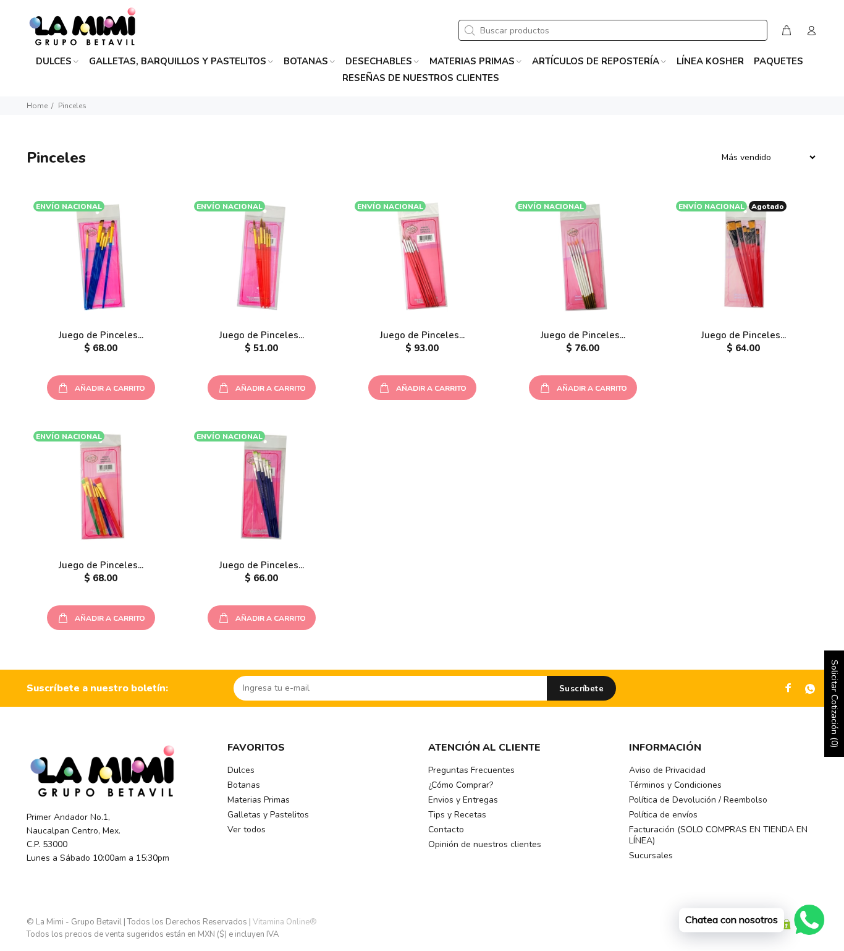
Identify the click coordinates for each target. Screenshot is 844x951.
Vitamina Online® (285, 922)
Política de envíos (663, 815)
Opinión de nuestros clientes (484, 844)
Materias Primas (258, 800)
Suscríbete (581, 688)
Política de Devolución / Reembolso (698, 800)
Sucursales (651, 855)
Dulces (241, 770)
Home (37, 106)
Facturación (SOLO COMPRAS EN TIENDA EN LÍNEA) (718, 835)
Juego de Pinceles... (101, 335)
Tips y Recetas (457, 815)
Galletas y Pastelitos (268, 815)
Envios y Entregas (463, 800)
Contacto (446, 829)
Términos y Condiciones (675, 785)
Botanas (243, 785)
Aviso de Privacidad (667, 770)
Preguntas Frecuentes (471, 770)
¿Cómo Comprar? (460, 785)
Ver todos (246, 829)
